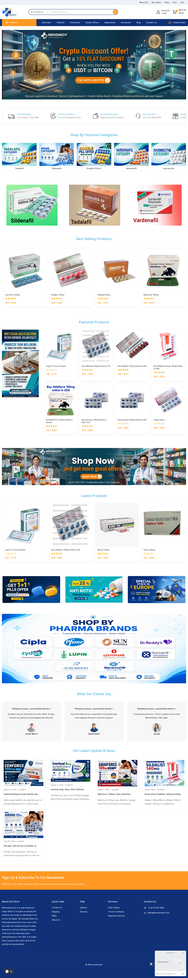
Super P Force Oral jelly (56, 366)
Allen (157, 734)
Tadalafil (60, 22)
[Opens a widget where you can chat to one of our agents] (170, 963)
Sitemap (83, 911)
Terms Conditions (116, 911)
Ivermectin (126, 22)
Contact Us (151, 22)
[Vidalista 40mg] (117, 270)
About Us (144, 2)
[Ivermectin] (168, 154)
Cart (174, 2)
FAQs (54, 915)
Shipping (55, 911)
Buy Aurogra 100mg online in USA (132, 420)
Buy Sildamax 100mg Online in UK (96, 366)
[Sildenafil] (56, 154)
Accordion (156, 2)
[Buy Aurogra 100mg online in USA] (132, 400)
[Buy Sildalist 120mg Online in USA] (132, 346)
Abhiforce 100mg (151, 295)
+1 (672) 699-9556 (156, 907)
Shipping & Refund (116, 915)
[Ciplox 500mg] (163, 525)
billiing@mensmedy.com (158, 912)
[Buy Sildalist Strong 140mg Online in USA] (168, 346)
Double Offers (92, 22)
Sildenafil (46, 22)
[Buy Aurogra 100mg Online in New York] (96, 400)
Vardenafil (75, 22)
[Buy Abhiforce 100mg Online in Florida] (60, 400)
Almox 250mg (103, 550)
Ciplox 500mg (149, 550)
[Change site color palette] (9, 971)
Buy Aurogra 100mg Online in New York (94, 421)
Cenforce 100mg (12, 295)
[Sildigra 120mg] (71, 270)
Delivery (83, 907)
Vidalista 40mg (103, 295)
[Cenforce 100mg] (25, 270)
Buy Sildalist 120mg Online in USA (132, 366)
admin (23, 789)
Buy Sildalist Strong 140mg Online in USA (168, 367)
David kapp (94, 734)
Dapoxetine (109, 22)
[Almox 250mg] (117, 525)
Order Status (113, 907)
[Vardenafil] (131, 154)
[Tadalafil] (19, 154)
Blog (167, 2)
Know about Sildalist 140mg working (163, 794)
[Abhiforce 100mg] (163, 270)
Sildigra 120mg (57, 295)
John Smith (31, 734)
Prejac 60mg (159, 420)
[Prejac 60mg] (168, 400)
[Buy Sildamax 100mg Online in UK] (96, 346)
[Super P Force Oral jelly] (60, 346)
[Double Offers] (94, 154)
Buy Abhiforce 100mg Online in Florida (59, 421)
